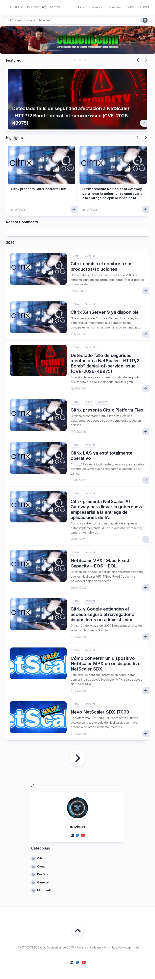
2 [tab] (75, 60)
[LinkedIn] (72, 835)
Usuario (94, 7)
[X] (77, 835)
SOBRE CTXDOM (137, 7)
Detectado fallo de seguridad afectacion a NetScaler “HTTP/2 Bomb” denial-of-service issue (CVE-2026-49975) (71, 115)
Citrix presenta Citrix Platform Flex (38, 189)
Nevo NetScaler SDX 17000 (100, 712)
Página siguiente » (77, 758)
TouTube (115, 7)
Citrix (76, 255)
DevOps (42, 874)
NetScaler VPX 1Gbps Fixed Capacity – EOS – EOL (100, 563)
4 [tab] (85, 60)
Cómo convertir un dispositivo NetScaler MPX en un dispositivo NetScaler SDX (106, 664)
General (90, 255)
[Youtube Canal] (83, 835)
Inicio (81, 7)
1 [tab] (70, 60)
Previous (137, 60)
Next (145, 60)
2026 (10, 243)
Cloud (88, 401)
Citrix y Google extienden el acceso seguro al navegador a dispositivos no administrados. (103, 614)
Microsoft (44, 890)
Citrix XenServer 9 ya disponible (105, 312)
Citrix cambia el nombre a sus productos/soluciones (102, 266)
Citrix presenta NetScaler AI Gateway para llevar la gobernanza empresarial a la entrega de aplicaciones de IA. (112, 193)
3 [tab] (80, 60)
